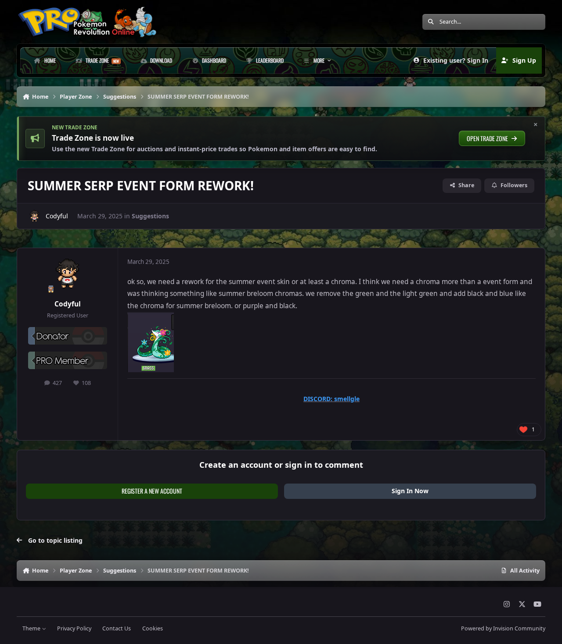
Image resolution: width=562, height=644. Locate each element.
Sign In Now (410, 491)
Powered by (503, 628)
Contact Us (116, 628)
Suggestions (150, 216)
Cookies (152, 628)
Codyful (57, 216)
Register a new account (152, 490)
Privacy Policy (74, 628)
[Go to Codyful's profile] (34, 216)
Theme (32, 628)
